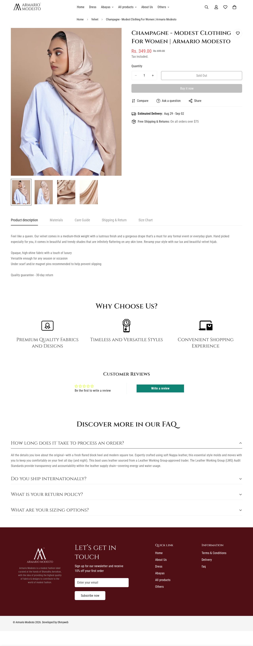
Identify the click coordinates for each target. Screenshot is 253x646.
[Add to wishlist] (237, 33)
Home (80, 7)
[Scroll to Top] (245, 624)
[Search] (206, 7)
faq (204, 566)
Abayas (105, 7)
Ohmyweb (63, 622)
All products (125, 7)
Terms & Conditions (214, 553)
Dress (92, 7)
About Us (147, 7)
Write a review (160, 388)
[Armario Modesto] (27, 7)
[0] (234, 7)
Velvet (94, 19)
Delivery (207, 560)
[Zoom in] (113, 36)
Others (162, 7)
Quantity (136, 66)
